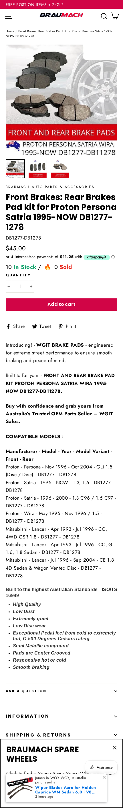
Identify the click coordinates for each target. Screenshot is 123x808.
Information (27, 716)
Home (10, 31)
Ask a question (26, 691)
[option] (61, 100)
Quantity (18, 275)
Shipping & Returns (39, 735)
